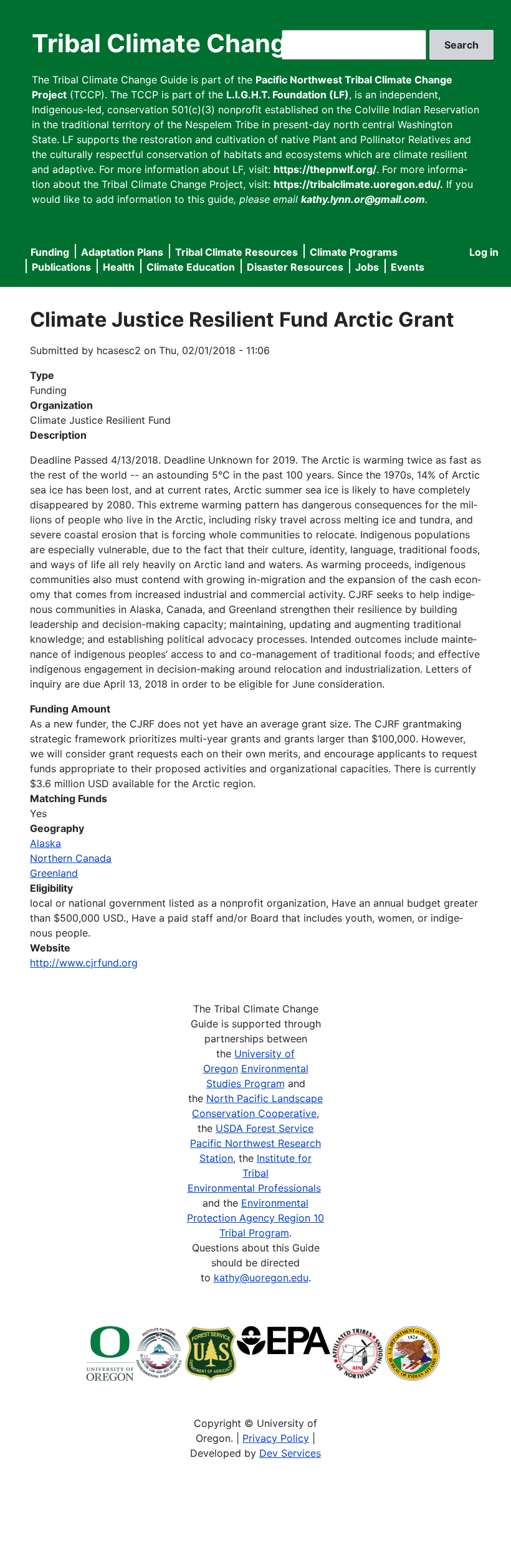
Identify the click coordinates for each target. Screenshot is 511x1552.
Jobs (367, 267)
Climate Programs (354, 252)
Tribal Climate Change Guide (205, 43)
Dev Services (290, 1453)
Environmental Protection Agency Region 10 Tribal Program (255, 1218)
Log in (484, 252)
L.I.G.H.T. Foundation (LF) (287, 94)
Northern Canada (71, 858)
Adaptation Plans (122, 252)
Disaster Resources (295, 267)
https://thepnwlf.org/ (325, 169)
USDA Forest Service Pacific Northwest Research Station (255, 1143)
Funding (50, 252)
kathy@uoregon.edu (261, 1277)
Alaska (45, 843)
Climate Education (190, 267)
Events (407, 267)
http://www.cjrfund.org (84, 962)
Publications (61, 267)
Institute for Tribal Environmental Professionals (254, 1173)
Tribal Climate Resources (236, 252)
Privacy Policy (275, 1438)
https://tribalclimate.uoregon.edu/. (358, 184)
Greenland (54, 873)
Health (119, 267)
